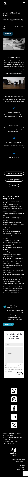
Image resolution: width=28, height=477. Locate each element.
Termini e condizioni (20, 469)
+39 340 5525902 (17, 441)
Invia (19, 374)
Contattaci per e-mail (14, 180)
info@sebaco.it (10, 443)
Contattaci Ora (8, 324)
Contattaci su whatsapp (14, 173)
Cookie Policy (22, 467)
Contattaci (8, 34)
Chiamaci (14, 185)
